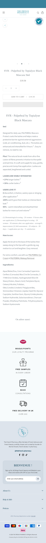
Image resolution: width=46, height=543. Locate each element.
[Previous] (17, 63)
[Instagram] (23, 454)
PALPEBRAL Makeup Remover (22, 258)
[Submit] (38, 479)
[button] (23, 104)
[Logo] (23, 12)
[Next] (28, 63)
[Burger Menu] (3, 13)
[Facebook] (20, 454)
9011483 (33, 516)
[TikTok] (26, 454)
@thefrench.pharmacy (23, 451)
